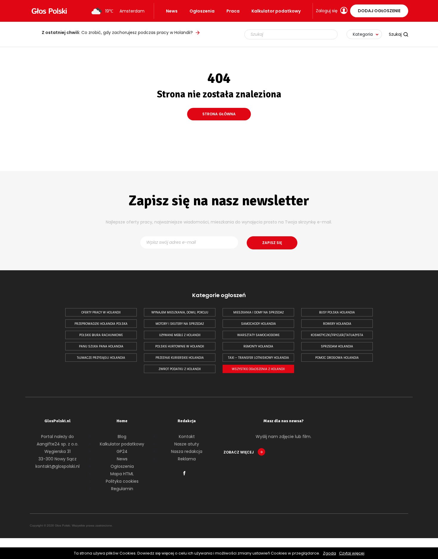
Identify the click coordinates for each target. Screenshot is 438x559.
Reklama (187, 459)
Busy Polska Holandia (337, 312)
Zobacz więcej (239, 452)
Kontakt (187, 437)
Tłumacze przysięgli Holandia (101, 357)
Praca (233, 11)
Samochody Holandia (258, 324)
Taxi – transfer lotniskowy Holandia (258, 357)
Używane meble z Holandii (180, 335)
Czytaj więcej (351, 553)
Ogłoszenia (202, 11)
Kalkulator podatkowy (276, 11)
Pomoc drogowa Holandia (337, 357)
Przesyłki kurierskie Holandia (180, 357)
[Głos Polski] (49, 11)
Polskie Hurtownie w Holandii (179, 346)
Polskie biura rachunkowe (101, 335)
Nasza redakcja (186, 451)
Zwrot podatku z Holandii (180, 369)
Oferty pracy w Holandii (101, 312)
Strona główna (219, 114)
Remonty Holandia (258, 346)
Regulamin (122, 489)
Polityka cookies (122, 481)
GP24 (122, 451)
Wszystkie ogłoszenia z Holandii (258, 369)
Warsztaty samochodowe (258, 335)
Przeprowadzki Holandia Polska (101, 324)
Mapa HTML (122, 474)
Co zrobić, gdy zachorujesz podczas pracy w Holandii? (117, 32)
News (172, 11)
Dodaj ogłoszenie (379, 11)
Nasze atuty (186, 444)
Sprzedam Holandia (337, 346)
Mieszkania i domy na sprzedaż (258, 312)
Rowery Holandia (337, 324)
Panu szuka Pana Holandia (101, 346)
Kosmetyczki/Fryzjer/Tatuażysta (337, 335)
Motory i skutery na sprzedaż (180, 324)
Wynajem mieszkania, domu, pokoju (179, 312)
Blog (122, 437)
